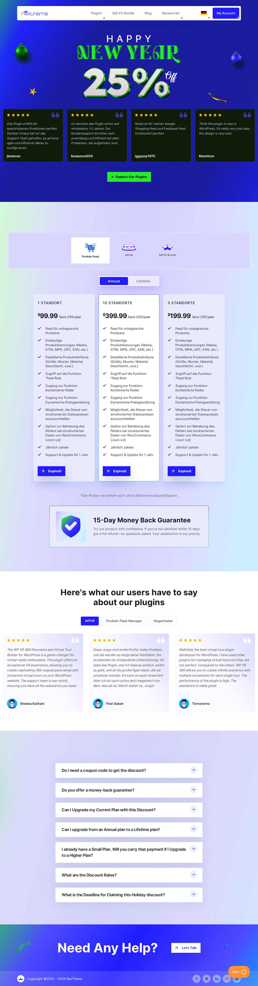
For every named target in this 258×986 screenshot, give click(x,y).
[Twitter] (207, 979)
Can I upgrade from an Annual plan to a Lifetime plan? (111, 829)
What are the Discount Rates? (89, 875)
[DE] (203, 13)
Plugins (96, 13)
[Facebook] (196, 979)
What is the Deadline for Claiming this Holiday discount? (113, 894)
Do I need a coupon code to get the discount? (104, 770)
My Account (226, 13)
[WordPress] (237, 979)
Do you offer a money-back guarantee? (98, 790)
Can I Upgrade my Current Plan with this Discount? (109, 809)
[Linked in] (217, 979)
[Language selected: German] (203, 13)
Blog (148, 13)
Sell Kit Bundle (123, 13)
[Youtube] (227, 979)
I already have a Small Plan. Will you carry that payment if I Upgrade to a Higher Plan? (124, 852)
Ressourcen (171, 13)
